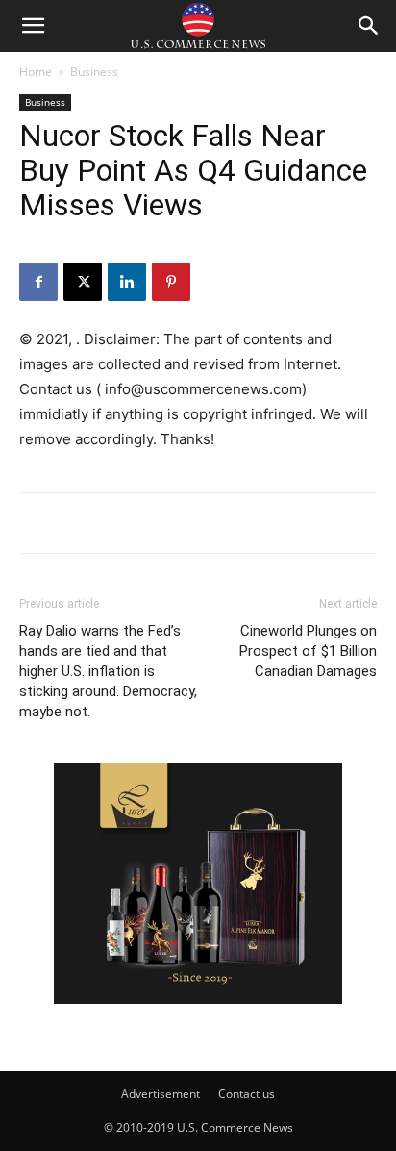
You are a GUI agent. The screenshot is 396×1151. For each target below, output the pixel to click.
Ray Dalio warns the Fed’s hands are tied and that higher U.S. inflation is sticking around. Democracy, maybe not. (108, 671)
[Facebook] (38, 282)
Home (35, 71)
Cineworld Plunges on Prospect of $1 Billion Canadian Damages (308, 651)
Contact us (246, 1094)
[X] (82, 282)
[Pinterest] (171, 282)
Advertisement (160, 1094)
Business (94, 71)
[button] (32, 26)
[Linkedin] (127, 282)
